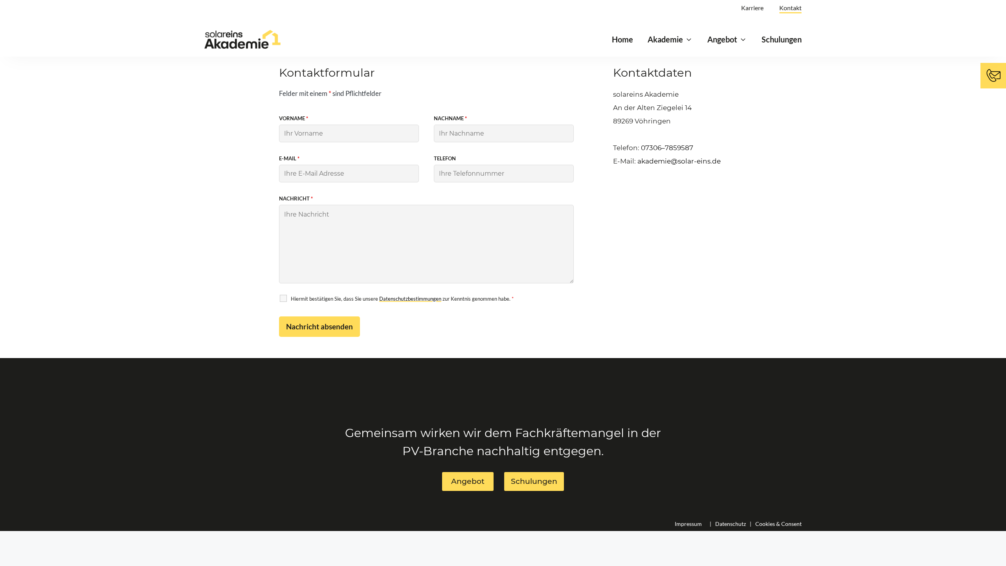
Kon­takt (790, 7)
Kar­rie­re (752, 7)
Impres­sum (688, 523)
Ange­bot (722, 39)
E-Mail (289, 158)
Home (622, 39)
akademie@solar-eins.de (679, 161)
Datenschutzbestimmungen (410, 299)
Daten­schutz (730, 523)
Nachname (450, 118)
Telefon (445, 158)
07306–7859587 (667, 148)
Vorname (293, 118)
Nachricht (296, 198)
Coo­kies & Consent (778, 523)
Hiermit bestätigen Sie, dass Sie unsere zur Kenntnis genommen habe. (402, 299)
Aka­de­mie (665, 39)
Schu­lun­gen (782, 39)
